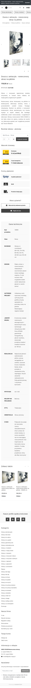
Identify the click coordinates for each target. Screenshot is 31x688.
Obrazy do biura (5, 577)
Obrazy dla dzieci (5, 534)
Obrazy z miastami (6, 553)
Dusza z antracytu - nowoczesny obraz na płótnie (8, 488)
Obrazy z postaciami (6, 566)
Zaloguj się (4, 637)
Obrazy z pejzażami (6, 564)
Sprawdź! (27, 2)
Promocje (3, 606)
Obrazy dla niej (5, 574)
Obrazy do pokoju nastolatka (9, 587)
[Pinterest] (18, 519)
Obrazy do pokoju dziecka (8, 585)
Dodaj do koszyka (22, 139)
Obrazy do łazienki (6, 590)
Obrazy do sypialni (6, 540)
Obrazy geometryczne (7, 542)
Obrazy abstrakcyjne (7, 12)
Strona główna (5, 23)
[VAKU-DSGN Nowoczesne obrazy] (8, 7)
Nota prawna (4, 623)
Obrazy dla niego (5, 571)
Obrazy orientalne (6, 593)
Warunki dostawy (5, 618)
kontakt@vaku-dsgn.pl (8, 656)
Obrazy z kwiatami (19, 12)
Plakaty (3, 569)
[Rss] (13, 519)
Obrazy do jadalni (5, 579)
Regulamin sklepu (5, 620)
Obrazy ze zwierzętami (7, 603)
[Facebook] (7, 519)
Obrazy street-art (5, 595)
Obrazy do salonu (6, 537)
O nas (2, 615)
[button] (28, 7)
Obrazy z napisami (6, 561)
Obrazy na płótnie (15, 23)
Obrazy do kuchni (6, 582)
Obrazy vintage (5, 598)
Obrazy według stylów (7, 601)
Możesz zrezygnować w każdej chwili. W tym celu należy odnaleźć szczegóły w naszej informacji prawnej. (15, 677)
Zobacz (4, 496)
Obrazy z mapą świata (7, 550)
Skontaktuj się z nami (6, 628)
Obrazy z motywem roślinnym (9, 558)
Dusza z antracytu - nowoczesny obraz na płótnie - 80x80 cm (22, 488)
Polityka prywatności (6, 626)
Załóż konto (4, 640)
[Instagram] (23, 519)
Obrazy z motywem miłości (8, 556)
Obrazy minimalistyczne (7, 545)
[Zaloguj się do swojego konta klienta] (23, 7)
